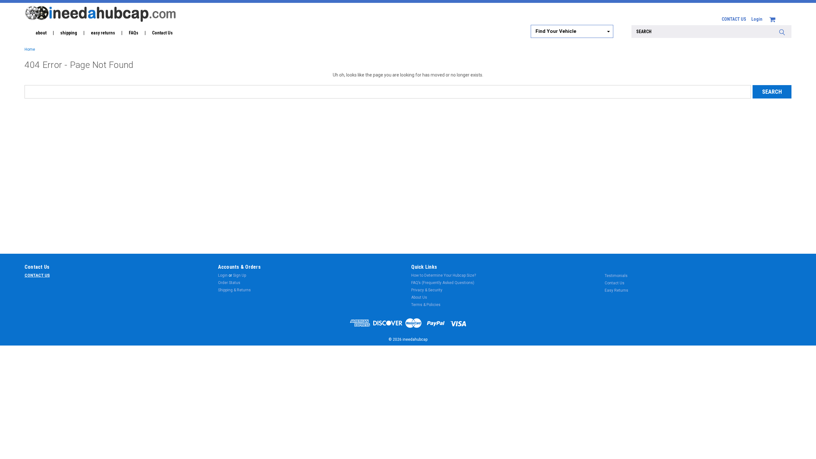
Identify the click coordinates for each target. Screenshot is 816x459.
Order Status (229, 282)
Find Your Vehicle (556, 31)
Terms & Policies (426, 304)
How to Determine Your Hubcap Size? (443, 275)
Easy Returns (616, 290)
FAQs (133, 32)
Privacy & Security (426, 290)
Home (30, 49)
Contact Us (162, 32)
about (41, 32)
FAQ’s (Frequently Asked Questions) (442, 282)
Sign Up (239, 275)
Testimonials (616, 275)
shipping (68, 32)
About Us (419, 297)
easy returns (103, 32)
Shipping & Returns (234, 290)
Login (756, 19)
